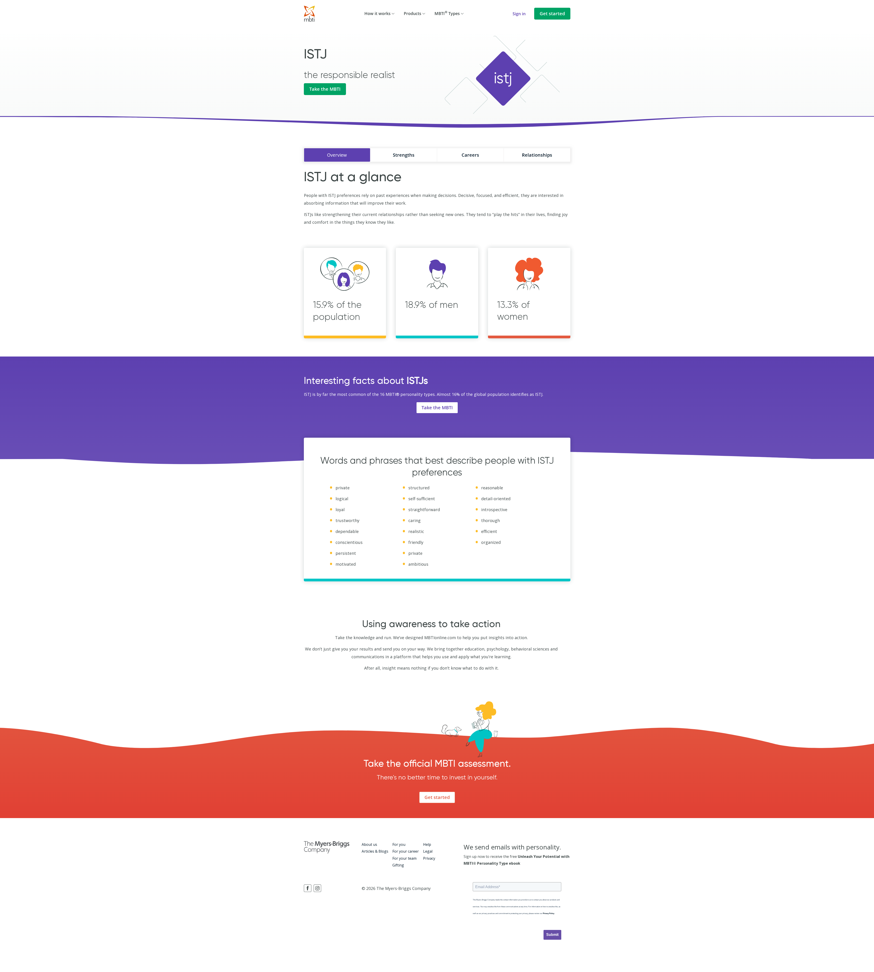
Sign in (519, 13)
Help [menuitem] (427, 844)
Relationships (537, 155)
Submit (552, 935)
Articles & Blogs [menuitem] (375, 851)
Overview (337, 155)
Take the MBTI (324, 89)
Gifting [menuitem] (398, 865)
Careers (470, 155)
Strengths (403, 155)
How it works (377, 13)
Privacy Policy (548, 913)
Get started (552, 13)
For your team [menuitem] (404, 858)
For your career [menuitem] (405, 851)
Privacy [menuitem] (429, 858)
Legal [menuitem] (427, 851)
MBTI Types (447, 13)
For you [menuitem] (398, 844)
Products (412, 13)
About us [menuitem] (369, 844)
